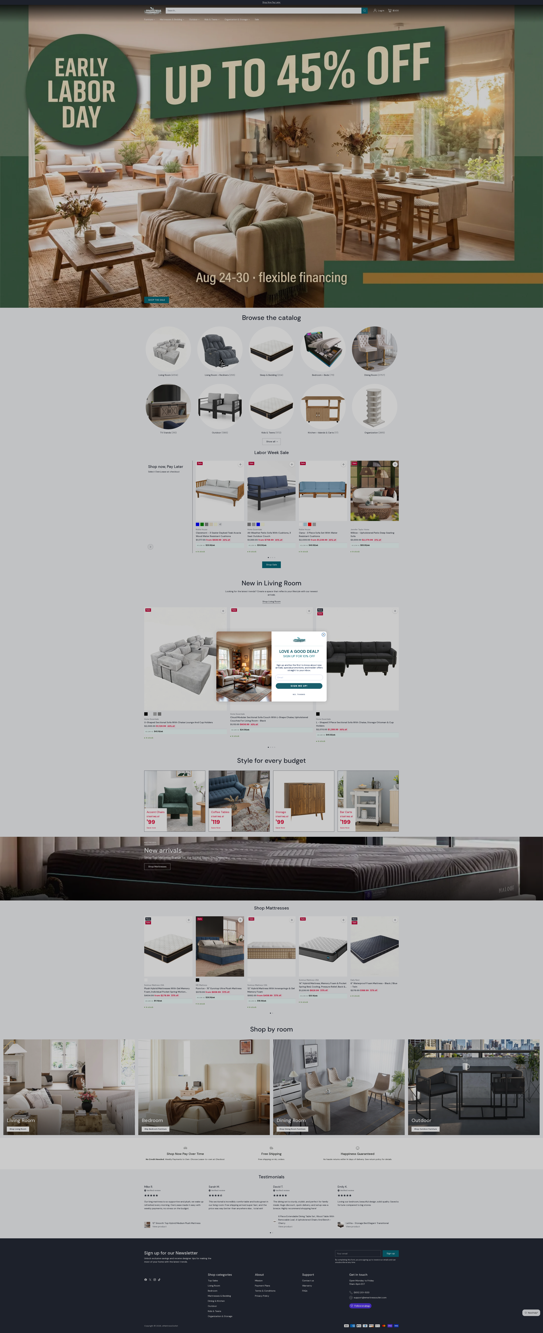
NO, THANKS (299, 694)
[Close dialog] (323, 634)
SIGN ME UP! (299, 685)
